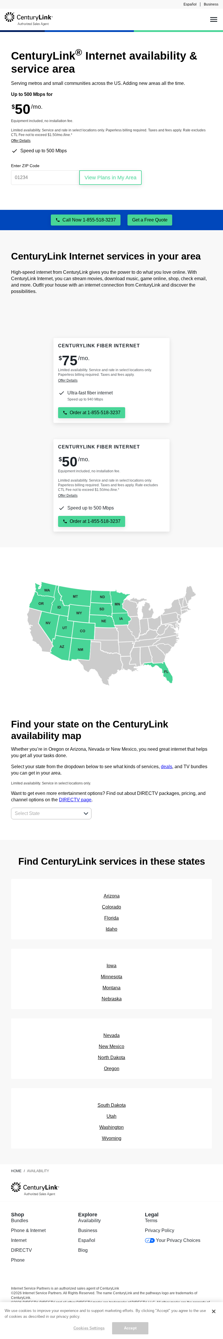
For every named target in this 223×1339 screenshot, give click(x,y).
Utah (111, 1116)
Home (16, 1171)
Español (190, 4)
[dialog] (111, 140)
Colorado (111, 906)
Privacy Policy (159, 1230)
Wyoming (111, 1138)
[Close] (213, 1311)
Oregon (111, 1068)
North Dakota (111, 1057)
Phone (18, 1260)
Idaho (111, 929)
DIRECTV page (75, 799)
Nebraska (112, 998)
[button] (86, 813)
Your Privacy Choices (178, 1240)
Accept (130, 1328)
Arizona (112, 895)
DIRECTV (21, 1250)
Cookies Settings (89, 1328)
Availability (89, 1220)
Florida (111, 918)
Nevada (111, 1035)
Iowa (111, 965)
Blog (83, 1250)
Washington (111, 1127)
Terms (151, 1220)
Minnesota (111, 976)
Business (211, 4)
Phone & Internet (28, 1230)
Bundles (19, 1220)
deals (166, 766)
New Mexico (111, 1046)
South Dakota (112, 1105)
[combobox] (44, 813)
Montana (111, 987)
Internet (18, 1240)
